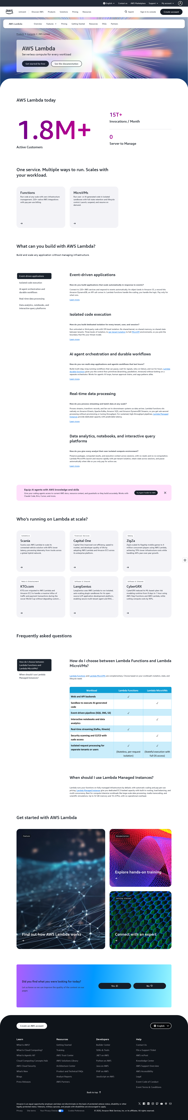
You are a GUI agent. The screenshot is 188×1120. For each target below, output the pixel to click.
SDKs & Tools (102, 1050)
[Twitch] (157, 1104)
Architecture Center (65, 1066)
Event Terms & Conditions (148, 1087)
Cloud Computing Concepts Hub (32, 1060)
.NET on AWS (102, 1055)
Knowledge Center (145, 1060)
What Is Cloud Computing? (30, 1050)
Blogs (19, 1076)
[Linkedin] (148, 1104)
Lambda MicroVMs (98, 676)
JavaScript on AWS (105, 1076)
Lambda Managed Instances (88, 790)
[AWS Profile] (180, 3)
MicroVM (136, 332)
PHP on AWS (102, 1071)
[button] (37, 11)
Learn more (74, 299)
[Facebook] (144, 1104)
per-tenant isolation (117, 332)
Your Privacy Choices (49, 1110)
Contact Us (141, 1044)
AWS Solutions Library (67, 1060)
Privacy (20, 1110)
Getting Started (63, 1044)
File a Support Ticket (146, 1050)
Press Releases (24, 1081)
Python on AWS (103, 1060)
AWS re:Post (142, 1055)
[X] (139, 1104)
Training (60, 1050)
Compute (31, 34)
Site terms (31, 1110)
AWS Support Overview (147, 1066)
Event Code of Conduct (147, 1081)
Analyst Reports (64, 1076)
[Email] (170, 1104)
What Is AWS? (23, 1044)
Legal (138, 1076)
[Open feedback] (184, 560)
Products (20, 34)
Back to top (92, 1092)
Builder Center (103, 1044)
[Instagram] (153, 1104)
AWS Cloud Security (26, 1066)
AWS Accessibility (144, 1071)
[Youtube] (161, 1104)
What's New (22, 1071)
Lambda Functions (77, 676)
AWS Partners (63, 1081)
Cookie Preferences (76, 1110)
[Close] (165, 493)
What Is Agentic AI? (26, 1055)
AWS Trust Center (64, 1055)
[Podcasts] (166, 1104)
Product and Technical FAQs (69, 1071)
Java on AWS (102, 1066)
